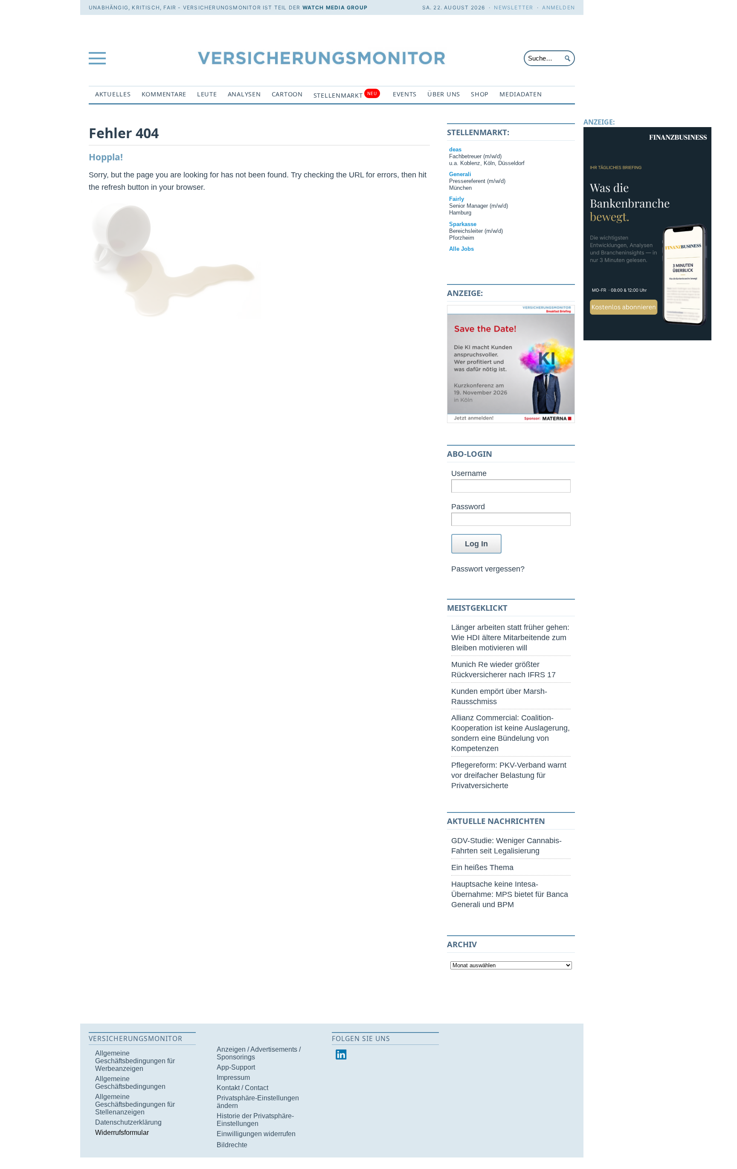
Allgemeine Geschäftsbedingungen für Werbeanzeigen (135, 1061)
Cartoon (287, 94)
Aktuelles (113, 94)
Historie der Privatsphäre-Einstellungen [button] (255, 1119)
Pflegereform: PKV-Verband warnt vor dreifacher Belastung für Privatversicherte (508, 775)
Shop (480, 94)
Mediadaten (520, 94)
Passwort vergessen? (488, 568)
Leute (207, 94)
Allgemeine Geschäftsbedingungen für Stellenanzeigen (135, 1104)
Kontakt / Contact (242, 1087)
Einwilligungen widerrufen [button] (256, 1133)
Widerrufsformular (122, 1132)
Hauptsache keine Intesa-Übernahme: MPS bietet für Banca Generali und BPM (509, 894)
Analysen (244, 94)
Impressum (233, 1077)
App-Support (236, 1067)
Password (468, 506)
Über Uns (443, 94)
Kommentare (164, 94)
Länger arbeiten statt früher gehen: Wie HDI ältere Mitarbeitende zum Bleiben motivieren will (510, 637)
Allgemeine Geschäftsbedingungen (130, 1082)
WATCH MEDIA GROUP (335, 7)
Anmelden (558, 7)
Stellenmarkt (345, 94)
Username (469, 473)
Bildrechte (232, 1145)
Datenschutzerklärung (128, 1122)
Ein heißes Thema (482, 867)
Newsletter (513, 7)
